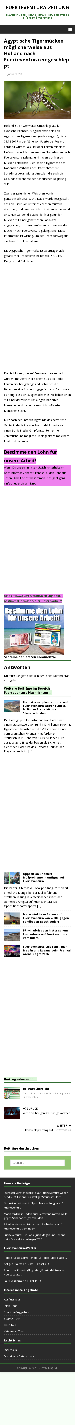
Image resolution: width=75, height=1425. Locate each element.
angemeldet (25, 676)
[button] (69, 29)
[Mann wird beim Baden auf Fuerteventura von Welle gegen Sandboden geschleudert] (12, 922)
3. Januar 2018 (13, 74)
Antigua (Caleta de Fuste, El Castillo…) (26, 1264)
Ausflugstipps (12, 1299)
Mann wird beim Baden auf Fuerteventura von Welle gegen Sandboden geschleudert (46, 917)
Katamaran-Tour (14, 1331)
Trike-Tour (10, 1325)
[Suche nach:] (37, 1163)
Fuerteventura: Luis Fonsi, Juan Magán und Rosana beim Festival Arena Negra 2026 (47, 950)
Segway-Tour (12, 1318)
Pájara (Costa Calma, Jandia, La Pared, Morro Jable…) (35, 1257)
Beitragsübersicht (18, 1079)
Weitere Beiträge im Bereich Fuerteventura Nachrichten (27, 690)
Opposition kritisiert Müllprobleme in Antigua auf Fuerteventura (43, 877)
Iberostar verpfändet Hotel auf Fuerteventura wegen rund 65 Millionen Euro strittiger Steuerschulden (45, 707)
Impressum (11, 1350)
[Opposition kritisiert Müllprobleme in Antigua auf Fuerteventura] (12, 882)
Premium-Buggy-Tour (16, 1312)
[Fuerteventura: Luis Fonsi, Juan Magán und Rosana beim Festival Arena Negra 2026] (12, 954)
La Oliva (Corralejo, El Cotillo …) (22, 1281)
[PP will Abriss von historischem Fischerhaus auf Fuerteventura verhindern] (12, 938)
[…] (30, 751)
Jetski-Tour (10, 1306)
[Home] (12, 1097)
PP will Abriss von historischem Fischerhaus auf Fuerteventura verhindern (45, 933)
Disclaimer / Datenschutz (19, 1356)
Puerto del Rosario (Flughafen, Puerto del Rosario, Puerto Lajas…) (34, 1272)
